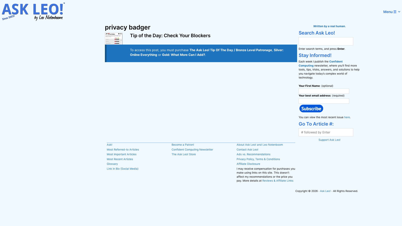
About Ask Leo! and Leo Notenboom (260, 144)
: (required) (322, 95)
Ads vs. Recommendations (253, 154)
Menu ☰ (390, 12)
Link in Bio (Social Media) (123, 168)
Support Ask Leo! (329, 139)
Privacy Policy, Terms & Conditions (258, 159)
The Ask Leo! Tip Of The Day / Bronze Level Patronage (231, 50)
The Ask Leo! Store (184, 154)
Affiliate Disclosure (248, 163)
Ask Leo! (325, 191)
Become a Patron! (183, 144)
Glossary (112, 163)
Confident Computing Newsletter (192, 149)
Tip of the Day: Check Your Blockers (170, 35)
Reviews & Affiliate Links (277, 180)
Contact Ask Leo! (247, 149)
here (347, 117)
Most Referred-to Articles (123, 149)
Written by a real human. (329, 26)
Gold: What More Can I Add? (183, 55)
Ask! (109, 144)
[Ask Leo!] (35, 12)
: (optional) (316, 85)
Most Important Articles (121, 154)
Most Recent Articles (120, 159)
